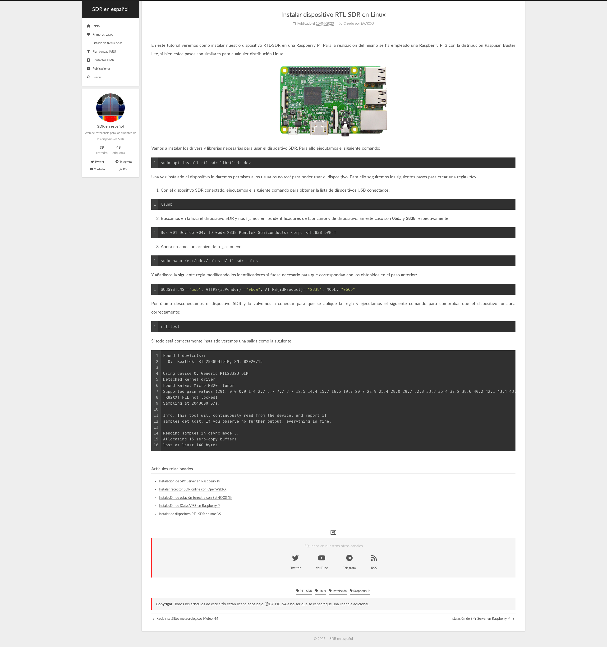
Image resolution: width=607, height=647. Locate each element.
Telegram (126, 162)
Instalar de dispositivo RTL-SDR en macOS (190, 514)
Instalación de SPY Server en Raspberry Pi (189, 481)
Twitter (99, 162)
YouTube (99, 169)
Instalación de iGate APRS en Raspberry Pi (189, 506)
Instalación (339, 591)
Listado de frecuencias (107, 43)
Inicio (96, 26)
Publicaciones (101, 68)
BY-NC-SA (277, 604)
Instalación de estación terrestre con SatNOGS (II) (195, 497)
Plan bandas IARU (104, 51)
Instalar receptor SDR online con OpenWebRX (192, 489)
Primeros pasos (102, 34)
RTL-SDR (305, 591)
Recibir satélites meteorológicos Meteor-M (187, 618)
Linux (322, 591)
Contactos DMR (103, 60)
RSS (125, 169)
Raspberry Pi (361, 591)
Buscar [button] (96, 77)
